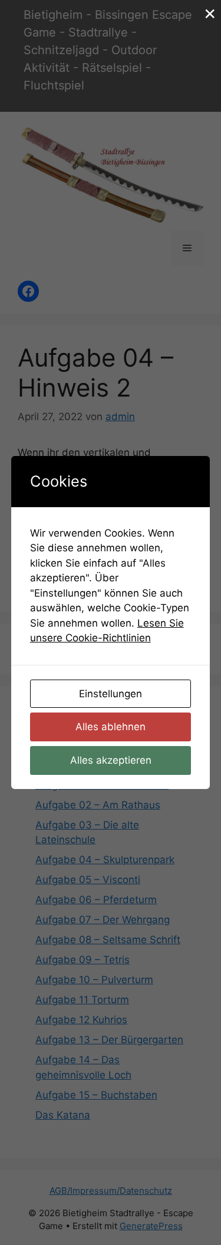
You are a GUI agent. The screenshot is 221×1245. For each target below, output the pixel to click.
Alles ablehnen (110, 727)
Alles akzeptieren (110, 760)
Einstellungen (110, 694)
